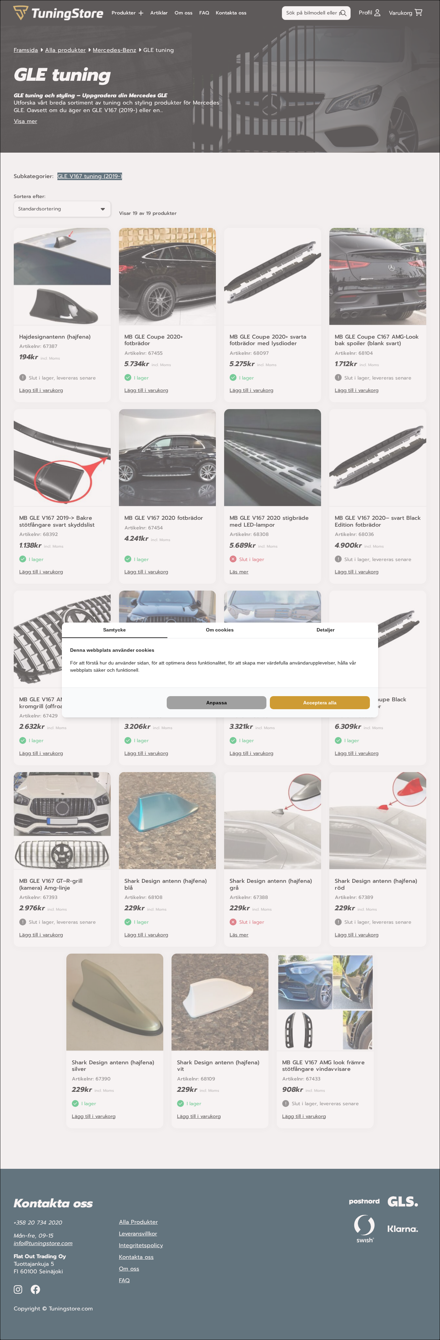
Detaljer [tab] (325, 630)
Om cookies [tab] (220, 630)
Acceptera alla (320, 702)
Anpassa (216, 702)
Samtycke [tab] (114, 630)
